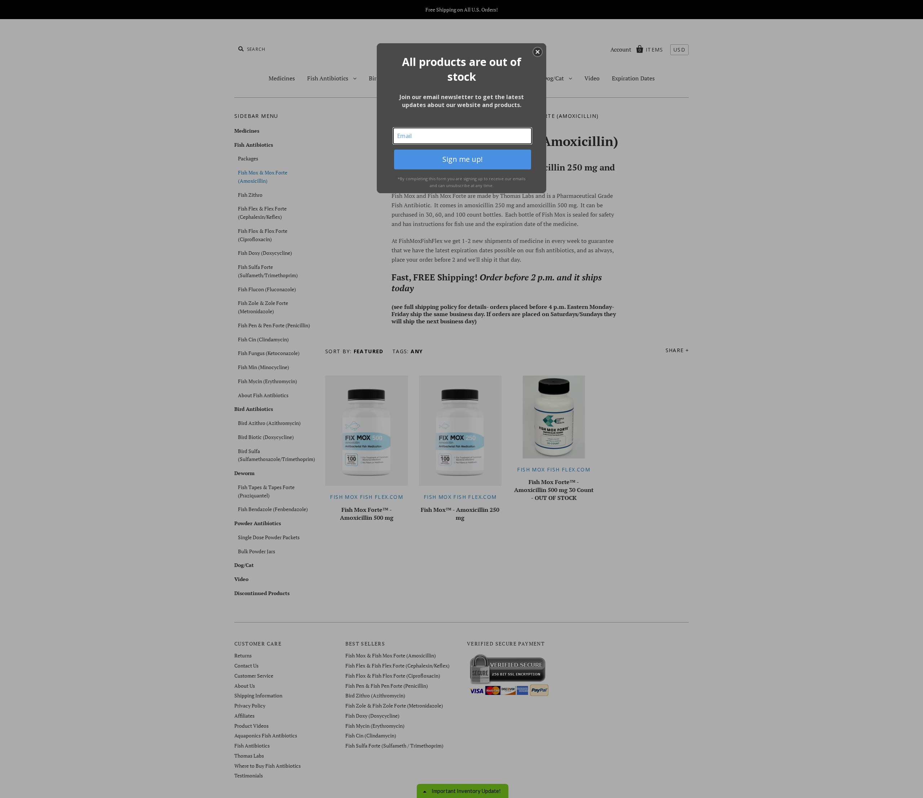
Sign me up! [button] (462, 159)
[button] (537, 52)
